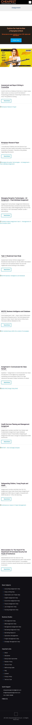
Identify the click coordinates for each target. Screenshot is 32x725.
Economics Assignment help (12, 600)
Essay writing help (9, 592)
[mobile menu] (30, 2)
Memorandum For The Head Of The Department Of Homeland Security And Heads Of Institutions (14, 552)
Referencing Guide (9, 667)
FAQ (5, 670)
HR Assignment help (10, 621)
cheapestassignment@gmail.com (12, 690)
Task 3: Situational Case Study (11, 256)
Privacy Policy (8, 676)
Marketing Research (9, 632)
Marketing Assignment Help (12, 629)
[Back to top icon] (16, 714)
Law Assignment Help (10, 606)
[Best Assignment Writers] (8, 2)
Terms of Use (8, 664)
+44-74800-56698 (8, 695)
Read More (7, 101)
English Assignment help (11, 597)
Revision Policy (8, 661)
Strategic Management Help (12, 641)
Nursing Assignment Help (11, 609)
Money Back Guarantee (10, 658)
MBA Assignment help (10, 623)
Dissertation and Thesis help (12, 594)
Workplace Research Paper (10, 143)
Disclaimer (7, 655)
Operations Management (11, 635)
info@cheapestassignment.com (11, 692)
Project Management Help (11, 638)
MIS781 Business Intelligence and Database (15, 311)
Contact (6, 673)
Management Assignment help (12, 626)
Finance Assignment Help (11, 603)
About (6, 652)
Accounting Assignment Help (12, 589)
